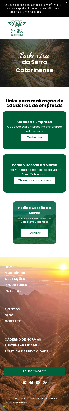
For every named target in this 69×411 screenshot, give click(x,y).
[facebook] (31, 383)
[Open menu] (62, 28)
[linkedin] (38, 383)
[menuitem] (33, 267)
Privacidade (49, 11)
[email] (24, 383)
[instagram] (45, 383)
